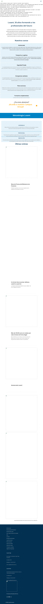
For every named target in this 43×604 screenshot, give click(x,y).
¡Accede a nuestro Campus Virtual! (20, 105)
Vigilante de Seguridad (10, 548)
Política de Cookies (10, 545)
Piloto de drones (9, 541)
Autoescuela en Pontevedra (11, 529)
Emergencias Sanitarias (10, 538)
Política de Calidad (10, 543)
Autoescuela (9, 528)
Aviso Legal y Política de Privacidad (12, 533)
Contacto (8, 536)
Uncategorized (10, 349)
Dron (8, 148)
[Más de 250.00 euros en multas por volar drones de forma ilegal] (21, 320)
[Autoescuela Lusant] (21, 370)
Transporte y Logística (10, 547)
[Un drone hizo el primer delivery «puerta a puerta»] (21, 245)
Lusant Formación (9, 540)
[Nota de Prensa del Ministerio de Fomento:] (21, 171)
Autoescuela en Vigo (10, 531)
